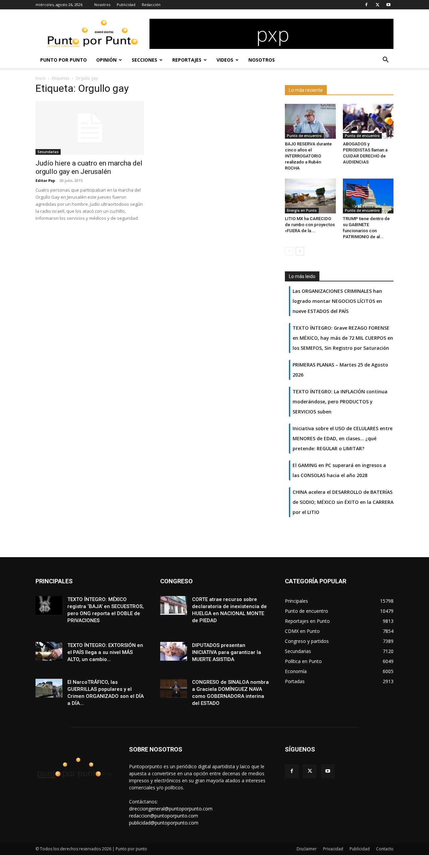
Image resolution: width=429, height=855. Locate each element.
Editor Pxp (45, 180)
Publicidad (126, 4)
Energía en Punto (302, 210)
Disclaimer (307, 849)
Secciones (144, 60)
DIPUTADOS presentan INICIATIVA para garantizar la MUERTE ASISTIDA (226, 652)
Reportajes (186, 60)
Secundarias (48, 151)
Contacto (384, 849)
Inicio (41, 78)
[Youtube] (388, 4)
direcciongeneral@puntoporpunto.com (170, 808)
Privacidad (333, 849)
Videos (225, 60)
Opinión (106, 60)
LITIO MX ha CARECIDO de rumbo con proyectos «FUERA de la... (310, 224)
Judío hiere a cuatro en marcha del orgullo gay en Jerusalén (89, 167)
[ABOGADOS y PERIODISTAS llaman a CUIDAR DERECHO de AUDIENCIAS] (368, 121)
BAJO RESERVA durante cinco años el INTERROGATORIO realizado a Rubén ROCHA (308, 156)
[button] (385, 60)
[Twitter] (377, 4)
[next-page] (300, 251)
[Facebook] (366, 4)
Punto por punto (63, 60)
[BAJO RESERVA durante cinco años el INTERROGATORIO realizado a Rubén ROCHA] (310, 121)
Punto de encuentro (304, 135)
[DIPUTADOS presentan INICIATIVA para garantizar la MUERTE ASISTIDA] (173, 651)
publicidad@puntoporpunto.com (163, 822)
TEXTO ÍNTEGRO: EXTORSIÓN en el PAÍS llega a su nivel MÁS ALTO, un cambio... (105, 652)
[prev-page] (289, 251)
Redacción (151, 4)
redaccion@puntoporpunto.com (163, 815)
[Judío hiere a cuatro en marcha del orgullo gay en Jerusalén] (90, 128)
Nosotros (102, 4)
